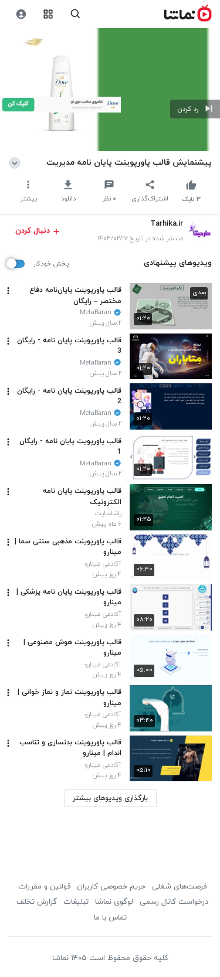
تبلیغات (76, 902)
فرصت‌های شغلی (179, 886)
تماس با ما (110, 918)
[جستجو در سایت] (75, 14)
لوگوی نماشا (114, 902)
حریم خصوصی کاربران (111, 886)
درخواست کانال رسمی (174, 902)
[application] (110, 90)
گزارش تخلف (36, 902)
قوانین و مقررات (44, 886)
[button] (195, 109)
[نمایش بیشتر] (16, 162)
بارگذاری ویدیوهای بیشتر (110, 798)
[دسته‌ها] (48, 14)
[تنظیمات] (20, 14)
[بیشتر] (8, 291)
